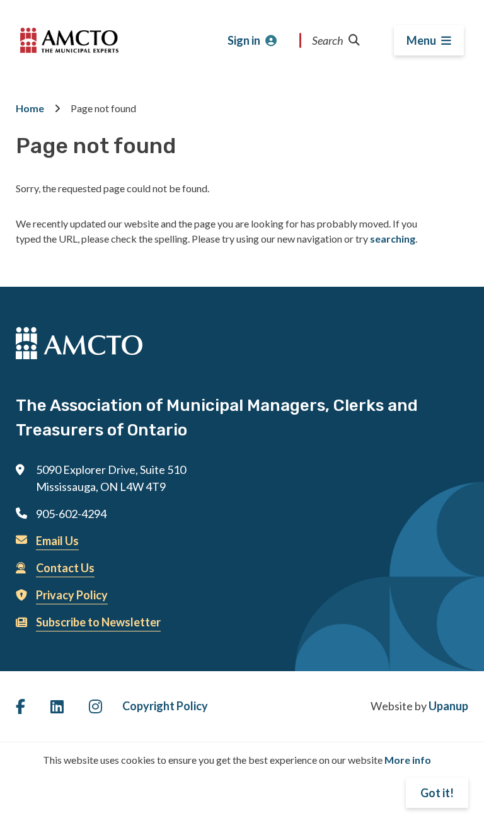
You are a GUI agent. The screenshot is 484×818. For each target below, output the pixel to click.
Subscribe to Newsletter (98, 622)
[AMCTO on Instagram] (95, 706)
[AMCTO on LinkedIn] (57, 706)
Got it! (437, 793)
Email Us (57, 541)
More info (407, 760)
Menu (421, 40)
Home (30, 108)
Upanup (448, 706)
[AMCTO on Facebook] (20, 706)
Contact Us (65, 568)
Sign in (244, 40)
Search (327, 40)
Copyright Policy (165, 706)
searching (392, 239)
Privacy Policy (72, 595)
